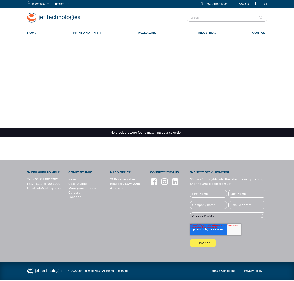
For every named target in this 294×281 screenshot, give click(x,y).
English (59, 3)
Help (264, 3)
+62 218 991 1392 (217, 3)
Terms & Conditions (222, 270)
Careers (74, 192)
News (72, 179)
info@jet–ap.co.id (49, 188)
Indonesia (38, 3)
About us (244, 3)
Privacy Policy (253, 270)
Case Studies (77, 184)
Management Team (82, 188)
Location (74, 197)
